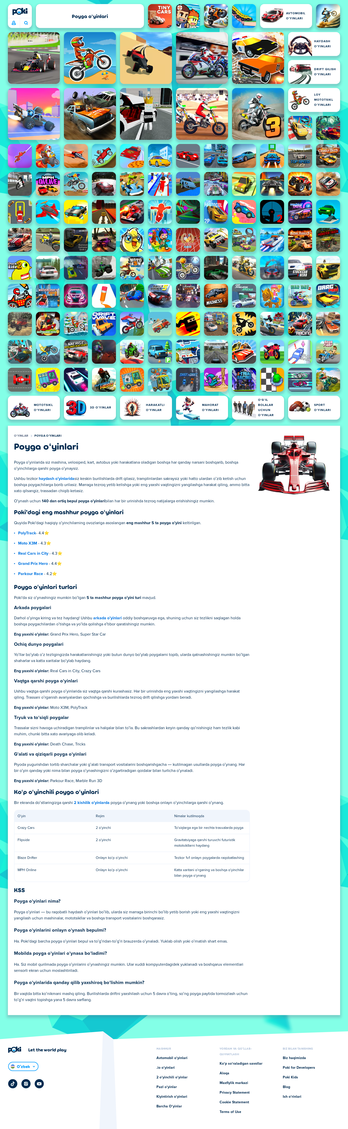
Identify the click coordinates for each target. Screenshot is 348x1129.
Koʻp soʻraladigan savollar (241, 1063)
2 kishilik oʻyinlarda (92, 803)
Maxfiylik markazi (234, 1083)
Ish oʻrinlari (292, 1096)
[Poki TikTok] (12, 1083)
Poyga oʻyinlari (47, 435)
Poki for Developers (299, 1067)
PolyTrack (27, 533)
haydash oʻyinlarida (56, 479)
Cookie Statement (234, 1102)
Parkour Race (30, 574)
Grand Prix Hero (33, 564)
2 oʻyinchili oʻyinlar (172, 1077)
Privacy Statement (235, 1092)
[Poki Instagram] (26, 1083)
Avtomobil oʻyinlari (172, 1058)
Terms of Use (230, 1112)
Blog (286, 1087)
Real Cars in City (33, 553)
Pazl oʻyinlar (166, 1087)
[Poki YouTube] (39, 1083)
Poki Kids (290, 1077)
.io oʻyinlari (165, 1067)
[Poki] (20, 11)
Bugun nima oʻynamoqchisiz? (26, 23)
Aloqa (224, 1073)
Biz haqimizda (294, 1058)
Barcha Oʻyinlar (169, 1106)
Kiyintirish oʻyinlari (171, 1096)
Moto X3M (27, 543)
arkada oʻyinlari (107, 618)
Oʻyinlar (21, 435)
